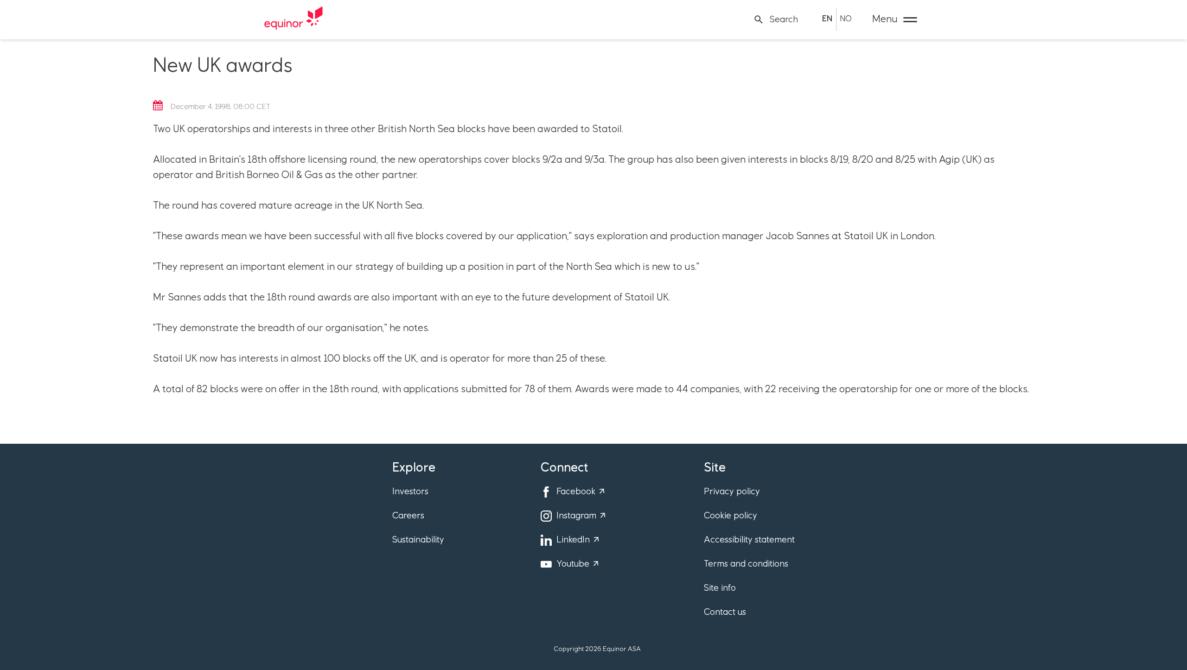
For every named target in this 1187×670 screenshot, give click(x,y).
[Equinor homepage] (293, 19)
